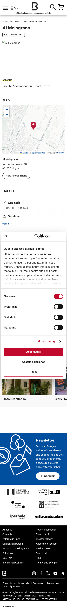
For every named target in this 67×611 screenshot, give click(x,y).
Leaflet (25, 153)
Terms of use (53, 582)
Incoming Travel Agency (15, 548)
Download (41, 553)
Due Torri (7, 557)
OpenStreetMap (38, 153)
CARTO (60, 153)
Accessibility (39, 582)
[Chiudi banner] (62, 236)
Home (5, 21)
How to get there (16, 175)
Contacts (7, 534)
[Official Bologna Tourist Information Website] (35, 6)
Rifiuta (34, 372)
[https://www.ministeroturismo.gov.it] (18, 495)
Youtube (55, 573)
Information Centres (13, 562)
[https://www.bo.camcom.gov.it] (49, 507)
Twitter (48, 573)
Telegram (63, 573)
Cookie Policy (24, 582)
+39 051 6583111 (48, 598)
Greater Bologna (44, 538)
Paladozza (7, 553)
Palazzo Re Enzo (11, 538)
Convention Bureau (12, 543)
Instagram (34, 573)
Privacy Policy (9, 582)
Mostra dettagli (47, 341)
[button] (33, 126)
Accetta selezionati (33, 362)
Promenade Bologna (47, 562)
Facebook (41, 573)
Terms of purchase (11, 586)
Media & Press (44, 548)
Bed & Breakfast (37, 21)
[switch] (58, 306)
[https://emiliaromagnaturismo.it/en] (49, 520)
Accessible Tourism (46, 543)
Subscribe (48, 476)
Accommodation (18, 21)
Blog (38, 557)
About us (7, 529)
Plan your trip (43, 534)
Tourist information (46, 529)
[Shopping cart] (61, 7)
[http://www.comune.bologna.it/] (18, 520)
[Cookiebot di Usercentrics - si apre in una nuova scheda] (37, 236)
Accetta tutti (33, 351)
